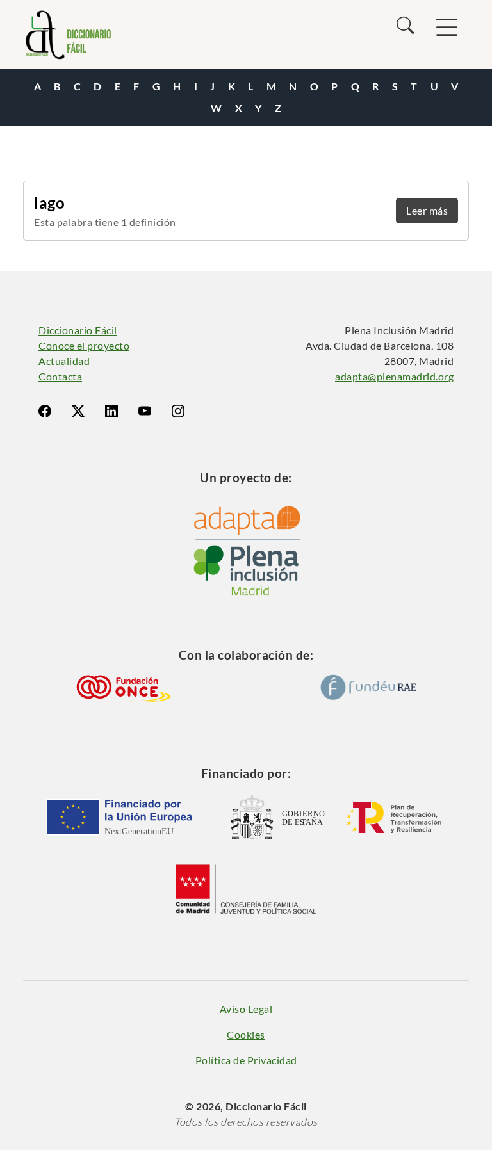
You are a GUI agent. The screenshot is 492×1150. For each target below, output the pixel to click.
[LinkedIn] (111, 411)
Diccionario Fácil (77, 330)
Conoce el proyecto (83, 345)
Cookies (246, 1034)
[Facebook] (44, 411)
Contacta (60, 376)
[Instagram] (178, 411)
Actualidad (64, 361)
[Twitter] (78, 411)
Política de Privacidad (246, 1060)
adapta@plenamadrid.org (394, 376)
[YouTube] (144, 411)
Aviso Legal (246, 1009)
